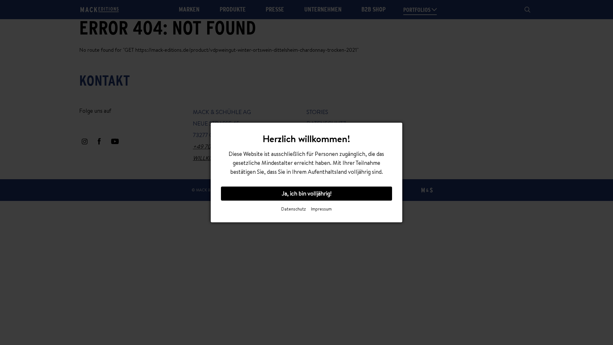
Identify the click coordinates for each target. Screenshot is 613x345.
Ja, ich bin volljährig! (306, 193)
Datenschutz (293, 209)
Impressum (321, 209)
